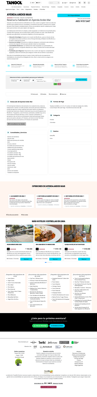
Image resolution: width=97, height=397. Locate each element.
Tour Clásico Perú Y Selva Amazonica (14, 292)
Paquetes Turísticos (35, 7)
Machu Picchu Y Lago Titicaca (60, 297)
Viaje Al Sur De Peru (13, 299)
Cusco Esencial (56, 288)
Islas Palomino (34, 286)
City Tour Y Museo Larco (36, 278)
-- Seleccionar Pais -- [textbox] (41, 81)
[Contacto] (79, 2)
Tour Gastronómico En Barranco (36, 305)
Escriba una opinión (12, 214)
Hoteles (77, 7)
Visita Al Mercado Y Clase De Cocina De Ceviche (37, 298)
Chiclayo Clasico (56, 286)
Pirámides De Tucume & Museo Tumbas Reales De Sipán (83, 301)
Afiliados (78, 351)
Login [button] (65, 3)
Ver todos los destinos (16, 7)
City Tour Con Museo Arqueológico (80, 293)
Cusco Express (56, 284)
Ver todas (25, 214)
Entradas (83, 7)
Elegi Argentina (79, 365)
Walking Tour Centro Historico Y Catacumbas (38, 289)
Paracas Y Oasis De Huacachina (38, 280)
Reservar (26, 259)
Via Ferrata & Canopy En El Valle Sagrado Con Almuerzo (82, 308)
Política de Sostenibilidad (78, 355)
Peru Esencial (11, 289)
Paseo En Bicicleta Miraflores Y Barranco (38, 283)
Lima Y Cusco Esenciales (14, 282)
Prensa (79, 360)
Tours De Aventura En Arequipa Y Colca (60, 299)
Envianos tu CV (79, 362)
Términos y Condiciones (78, 353)
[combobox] (44, 80)
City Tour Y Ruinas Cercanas (82, 282)
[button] (54, 2)
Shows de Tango (45, 7)
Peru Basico (11, 287)
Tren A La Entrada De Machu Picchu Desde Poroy (82, 279)
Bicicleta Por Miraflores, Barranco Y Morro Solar (36, 292)
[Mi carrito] (84, 2)
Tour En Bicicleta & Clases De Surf (38, 301)
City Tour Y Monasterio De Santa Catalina (82, 290)
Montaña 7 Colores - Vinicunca (83, 287)
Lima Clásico (11, 278)
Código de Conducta (78, 356)
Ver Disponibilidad (74, 15)
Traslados (53, 7)
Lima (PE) (52, 135)
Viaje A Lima (11, 280)
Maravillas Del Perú (13, 297)
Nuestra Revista (79, 363)
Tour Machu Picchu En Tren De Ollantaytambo (83, 284)
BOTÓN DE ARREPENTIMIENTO (48, 387)
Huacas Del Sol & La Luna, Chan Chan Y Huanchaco (83, 297)
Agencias (73, 3)
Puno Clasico (55, 282)
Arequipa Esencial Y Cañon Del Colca (60, 279)
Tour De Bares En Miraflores (37, 295)
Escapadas (60, 7)
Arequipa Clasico (56, 292)
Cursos (72, 7)
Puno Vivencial (56, 290)
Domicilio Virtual (19, 357)
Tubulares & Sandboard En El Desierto (82, 304)
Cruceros (66, 7)
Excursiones (26, 7)
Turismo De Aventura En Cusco (60, 295)
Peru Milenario (12, 295)
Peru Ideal (10, 285)
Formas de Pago (78, 358)
